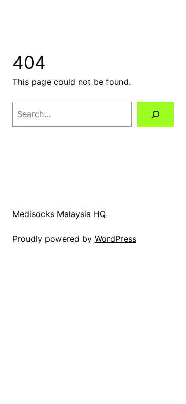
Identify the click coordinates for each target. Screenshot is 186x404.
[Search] (155, 114)
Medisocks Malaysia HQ (59, 214)
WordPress (115, 239)
